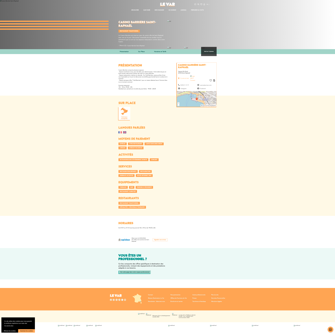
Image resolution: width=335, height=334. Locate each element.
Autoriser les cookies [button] (26, 331)
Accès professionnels (198, 295)
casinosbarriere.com (206, 85)
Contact (150, 295)
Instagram (184, 89)
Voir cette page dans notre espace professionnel (134, 272)
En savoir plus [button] (8, 325)
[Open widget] (330, 329)
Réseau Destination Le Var (156, 298)
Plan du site (214, 295)
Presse (194, 298)
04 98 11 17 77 (184, 85)
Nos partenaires (175, 295)
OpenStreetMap (206, 105)
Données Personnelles (218, 298)
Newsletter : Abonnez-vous (156, 301)
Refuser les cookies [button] (10, 331)
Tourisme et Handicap (199, 301)
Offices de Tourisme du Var (178, 298)
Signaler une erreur (160, 240)
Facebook (203, 89)
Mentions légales (216, 301)
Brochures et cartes (176, 301)
